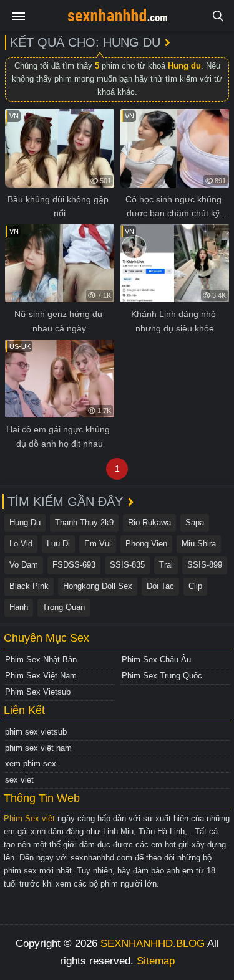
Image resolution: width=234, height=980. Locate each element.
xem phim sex (30, 763)
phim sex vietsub (36, 731)
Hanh (18, 607)
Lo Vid (20, 543)
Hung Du (25, 522)
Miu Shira (199, 543)
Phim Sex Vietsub (38, 692)
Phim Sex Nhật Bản (41, 659)
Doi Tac (160, 586)
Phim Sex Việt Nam (41, 675)
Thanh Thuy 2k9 (84, 522)
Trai (166, 564)
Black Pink (29, 586)
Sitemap (156, 961)
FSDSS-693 (73, 564)
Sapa (194, 522)
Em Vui (97, 543)
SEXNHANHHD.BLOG (152, 943)
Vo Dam (23, 564)
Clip (195, 586)
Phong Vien (146, 543)
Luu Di (58, 543)
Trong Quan (63, 607)
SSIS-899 (204, 564)
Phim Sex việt (29, 818)
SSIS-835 (127, 564)
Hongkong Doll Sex (97, 586)
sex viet (19, 779)
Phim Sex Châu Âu (156, 659)
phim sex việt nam (38, 748)
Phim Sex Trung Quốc (162, 675)
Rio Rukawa (149, 522)
